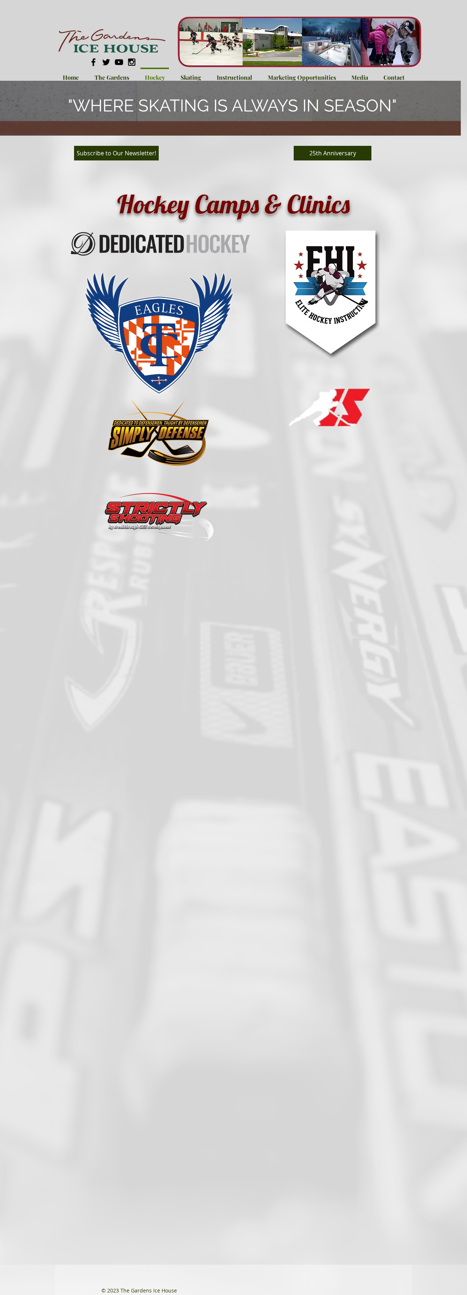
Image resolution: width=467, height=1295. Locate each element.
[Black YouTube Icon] (119, 62)
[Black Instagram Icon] (132, 62)
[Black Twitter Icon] (106, 62)
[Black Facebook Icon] (93, 62)
